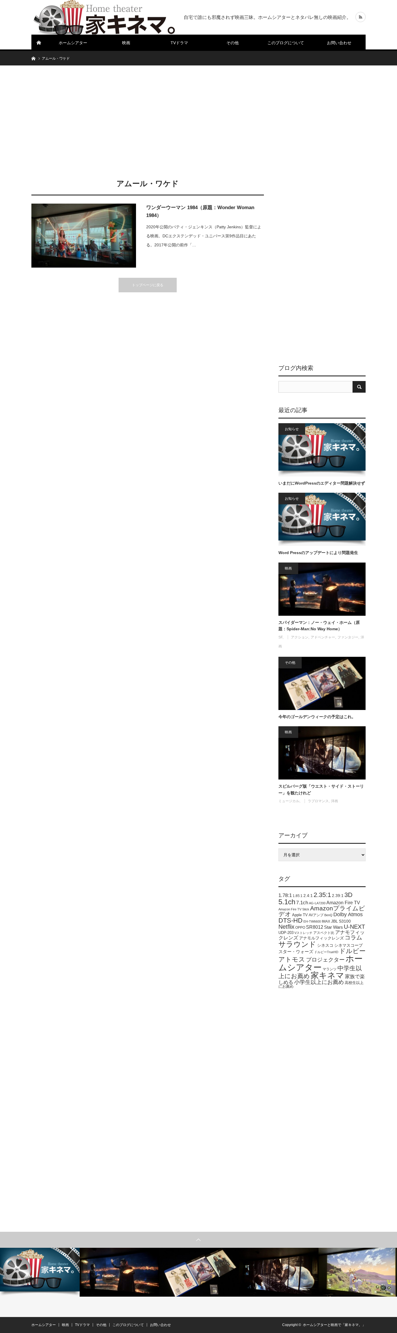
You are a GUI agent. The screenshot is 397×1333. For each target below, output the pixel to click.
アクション (299, 637)
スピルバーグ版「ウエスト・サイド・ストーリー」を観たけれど (321, 789)
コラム (353, 937)
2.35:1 (322, 894)
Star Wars (333, 927)
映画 (126, 42)
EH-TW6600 (312, 921)
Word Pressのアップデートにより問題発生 (318, 552)
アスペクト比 (323, 933)
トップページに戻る (147, 285)
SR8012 (314, 927)
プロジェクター (325, 960)
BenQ (328, 915)
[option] (58, 1272)
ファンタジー (347, 637)
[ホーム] (39, 43)
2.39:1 (338, 895)
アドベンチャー (323, 637)
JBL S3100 (341, 921)
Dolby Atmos (348, 914)
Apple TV (300, 915)
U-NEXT (354, 926)
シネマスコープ (348, 945)
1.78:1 (285, 895)
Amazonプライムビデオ (321, 911)
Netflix (286, 926)
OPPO (300, 927)
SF (280, 637)
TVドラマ (179, 42)
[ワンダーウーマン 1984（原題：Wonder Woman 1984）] (83, 236)
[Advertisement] (198, 120)
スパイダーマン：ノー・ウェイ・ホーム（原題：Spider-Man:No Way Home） (319, 625)
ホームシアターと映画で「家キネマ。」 (334, 1325)
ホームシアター (73, 42)
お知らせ (292, 429)
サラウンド (297, 944)
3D (348, 894)
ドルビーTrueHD (326, 952)
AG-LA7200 (317, 903)
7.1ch (302, 902)
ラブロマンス (318, 801)
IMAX (326, 921)
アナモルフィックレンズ (321, 938)
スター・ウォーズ (295, 951)
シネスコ (325, 945)
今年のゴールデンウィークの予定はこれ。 (317, 716)
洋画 (334, 801)
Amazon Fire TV (343, 902)
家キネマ (327, 975)
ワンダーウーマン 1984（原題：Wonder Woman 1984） (200, 211)
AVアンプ (316, 915)
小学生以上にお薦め (319, 982)
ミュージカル (288, 801)
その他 (232, 42)
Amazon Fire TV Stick (293, 909)
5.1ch (286, 902)
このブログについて (285, 42)
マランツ (330, 969)
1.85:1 (298, 896)
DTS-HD (290, 920)
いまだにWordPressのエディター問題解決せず (321, 483)
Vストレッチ (303, 933)
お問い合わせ (339, 42)
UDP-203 (286, 933)
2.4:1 (308, 895)
